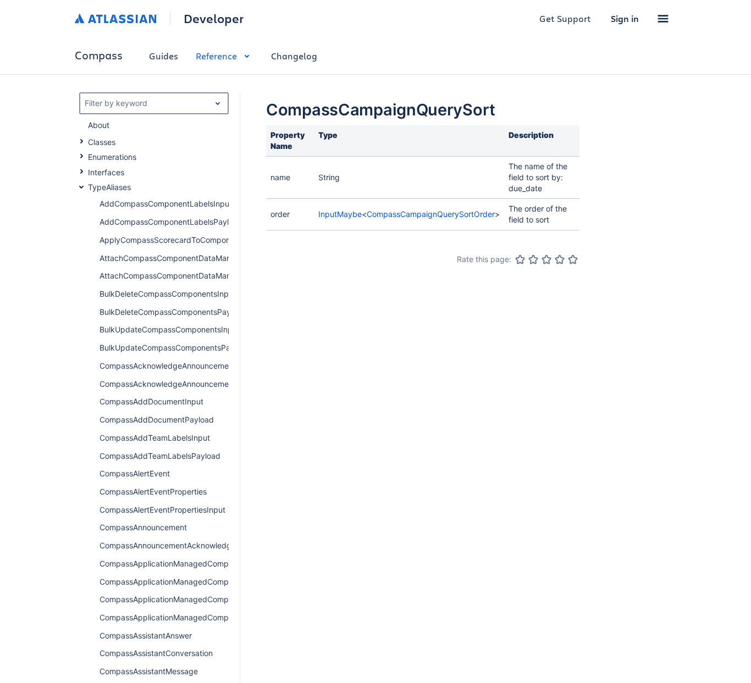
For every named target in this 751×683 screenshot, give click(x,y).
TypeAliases (109, 187)
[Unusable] (520, 259)
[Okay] (546, 259)
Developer (214, 18)
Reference (216, 56)
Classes (101, 142)
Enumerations (112, 157)
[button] (663, 18)
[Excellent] (572, 259)
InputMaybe (340, 214)
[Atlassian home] (116, 19)
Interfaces (106, 172)
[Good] (559, 259)
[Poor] (533, 259)
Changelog (294, 56)
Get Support (565, 18)
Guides (163, 56)
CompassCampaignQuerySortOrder (431, 214)
